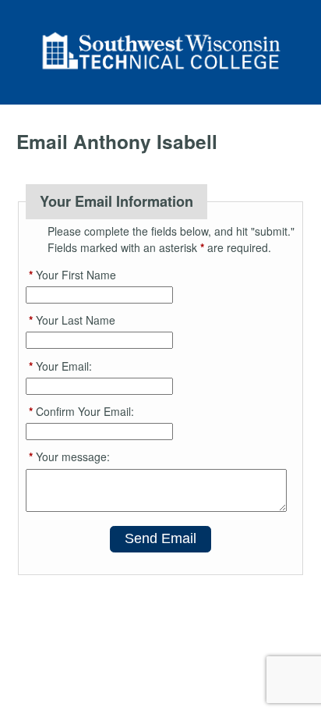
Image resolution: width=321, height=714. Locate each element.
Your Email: (60, 366)
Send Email (160, 538)
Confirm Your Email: (81, 411)
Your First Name (72, 274)
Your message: (69, 456)
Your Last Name (72, 320)
